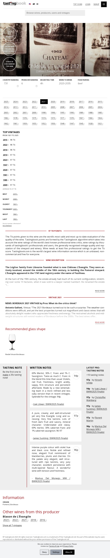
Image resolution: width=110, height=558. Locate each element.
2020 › (53, 101)
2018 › (72, 101)
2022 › (34, 101)
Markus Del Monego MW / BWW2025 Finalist (96, 429)
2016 (5, 150)
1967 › (81, 118)
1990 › (72, 112)
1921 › (100, 123)
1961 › (16, 123)
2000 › (34, 112)
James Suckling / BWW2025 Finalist (96, 409)
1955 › (34, 123)
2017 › (81, 101)
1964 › (100, 118)
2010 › (44, 107)
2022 (5, 144)
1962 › (6, 123)
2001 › (25, 112)
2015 (5, 139)
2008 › (62, 107)
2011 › (34, 107)
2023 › (25, 101)
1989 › (81, 112)
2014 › (6, 107)
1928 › (91, 123)
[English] (30, 4)
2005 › (91, 107)
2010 (5, 155)
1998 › (44, 112)
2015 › (100, 101)
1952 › (44, 123)
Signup (96, 4)
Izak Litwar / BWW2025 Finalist (96, 390)
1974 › (44, 118)
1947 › (72, 123)
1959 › (25, 123)
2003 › (6, 112)
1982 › (6, 118)
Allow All (68, 552)
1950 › (53, 123)
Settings (56, 552)
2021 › (44, 101)
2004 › (100, 107)
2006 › (81, 107)
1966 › (91, 118)
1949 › (62, 123)
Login (87, 4)
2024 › (16, 101)
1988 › (91, 112)
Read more (100, 291)
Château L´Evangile (45, 71)
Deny (44, 552)
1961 (5, 175)
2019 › (62, 101)
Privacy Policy (68, 546)
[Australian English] (34, 4)
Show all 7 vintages (12, 525)
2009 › (53, 107)
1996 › (53, 112)
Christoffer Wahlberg (96, 399)
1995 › (62, 112)
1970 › (72, 118)
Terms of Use (54, 546)
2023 (5, 160)
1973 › (53, 118)
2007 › (72, 107)
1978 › (16, 118)
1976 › (25, 118)
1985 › (100, 112)
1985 (5, 180)
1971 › (62, 118)
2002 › (16, 112)
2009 (5, 185)
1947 (5, 165)
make (5, 374)
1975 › (34, 118)
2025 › (6, 101)
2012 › (25, 107)
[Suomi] (38, 4)
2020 (5, 170)
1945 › (81, 123)
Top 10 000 (77, 4)
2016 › (91, 101)
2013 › (16, 107)
